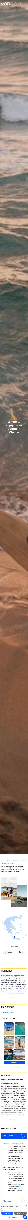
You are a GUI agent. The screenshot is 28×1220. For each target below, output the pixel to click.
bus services (17, 1184)
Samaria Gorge (8, 984)
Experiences (8, 860)
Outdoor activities (16, 860)
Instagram (7, 1018)
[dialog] (14, 1212)
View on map (14, 946)
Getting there (8, 1136)
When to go (7, 1201)
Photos (15, 1018)
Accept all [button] (7, 1213)
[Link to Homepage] (5, 3)
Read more (3, 1210)
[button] (14, 1217)
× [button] (26, 1205)
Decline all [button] (20, 1213)
